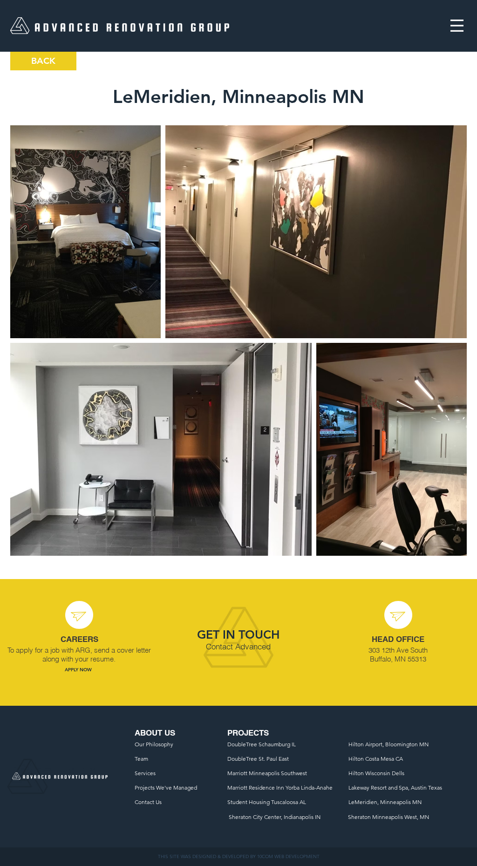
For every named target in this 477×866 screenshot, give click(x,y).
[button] (456, 26)
